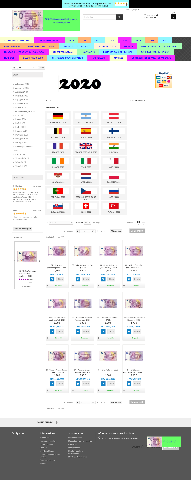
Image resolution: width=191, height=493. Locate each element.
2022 (165, 40)
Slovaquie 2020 (58, 212)
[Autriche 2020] (113, 115)
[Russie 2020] (113, 190)
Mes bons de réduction (77, 457)
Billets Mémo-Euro (33, 57)
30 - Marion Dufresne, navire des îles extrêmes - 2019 (27, 273)
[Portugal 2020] (58, 190)
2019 (125, 40)
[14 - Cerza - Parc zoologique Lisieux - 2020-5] (134, 303)
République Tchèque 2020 (86, 198)
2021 (151, 40)
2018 (111, 40)
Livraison (43, 448)
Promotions (45, 438)
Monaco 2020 (57, 182)
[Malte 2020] (113, 160)
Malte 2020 (113, 167)
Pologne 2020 (113, 182)
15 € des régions (107, 46)
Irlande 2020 (58, 167)
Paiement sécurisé (47, 460)
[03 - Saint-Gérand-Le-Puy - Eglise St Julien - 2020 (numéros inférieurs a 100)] (82, 251)
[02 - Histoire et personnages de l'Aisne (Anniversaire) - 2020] (57, 251)
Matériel (118, 57)
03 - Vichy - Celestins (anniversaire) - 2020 (108, 266)
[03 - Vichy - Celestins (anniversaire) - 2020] (108, 251)
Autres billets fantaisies (77, 46)
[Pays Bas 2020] (85, 175)
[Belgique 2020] (58, 130)
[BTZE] (46, 20)
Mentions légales (47, 451)
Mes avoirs (72, 444)
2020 (138, 40)
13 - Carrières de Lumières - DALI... (108, 318)
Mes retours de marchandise (80, 441)
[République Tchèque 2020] (85, 190)
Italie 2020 (86, 167)
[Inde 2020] (113, 145)
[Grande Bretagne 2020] (85, 145)
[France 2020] (58, 145)
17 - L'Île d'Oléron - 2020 (108, 370)
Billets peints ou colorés (41, 46)
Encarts (128, 46)
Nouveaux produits (48, 441)
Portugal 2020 (58, 197)
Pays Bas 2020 (86, 182)
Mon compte (75, 433)
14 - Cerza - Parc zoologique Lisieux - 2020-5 (134, 318)
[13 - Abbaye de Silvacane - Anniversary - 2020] (82, 303)
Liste (143, 224)
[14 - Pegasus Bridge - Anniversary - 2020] (82, 356)
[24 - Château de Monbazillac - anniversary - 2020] (134, 356)
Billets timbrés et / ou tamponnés (159, 46)
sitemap (43, 464)
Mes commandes (75, 438)
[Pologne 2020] (113, 175)
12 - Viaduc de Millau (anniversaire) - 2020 (57, 318)
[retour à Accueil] (14, 67)
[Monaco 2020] (58, 175)
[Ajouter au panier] (52, 279)
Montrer (79, 223)
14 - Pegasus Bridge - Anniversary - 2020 (82, 371)
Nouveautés (88, 52)
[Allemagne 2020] (58, 115)
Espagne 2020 (86, 137)
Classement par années (27, 68)
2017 (98, 40)
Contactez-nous (46, 444)
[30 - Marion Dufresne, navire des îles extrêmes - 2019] (27, 256)
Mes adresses (74, 448)
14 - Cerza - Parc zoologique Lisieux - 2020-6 (57, 371)
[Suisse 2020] (85, 205)
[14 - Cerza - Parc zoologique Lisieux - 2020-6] (57, 356)
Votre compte (149, 15)
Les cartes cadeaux (63, 52)
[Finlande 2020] (113, 130)
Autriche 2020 (114, 122)
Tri (47, 223)
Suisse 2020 (86, 212)
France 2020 (58, 152)
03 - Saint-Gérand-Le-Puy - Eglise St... (83, 266)
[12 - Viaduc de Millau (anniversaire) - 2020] (57, 303)
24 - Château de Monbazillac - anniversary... (133, 371)
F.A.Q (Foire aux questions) (155, 52)
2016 (85, 40)
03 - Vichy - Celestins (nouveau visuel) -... (134, 266)
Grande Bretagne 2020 (86, 152)
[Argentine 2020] (85, 115)
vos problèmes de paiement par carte (151, 57)
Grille (138, 224)
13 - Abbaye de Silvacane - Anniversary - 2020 (82, 318)
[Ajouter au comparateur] (47, 286)
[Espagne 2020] (85, 130)
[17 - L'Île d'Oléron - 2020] (108, 356)
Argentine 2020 (85, 122)
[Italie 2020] (85, 160)
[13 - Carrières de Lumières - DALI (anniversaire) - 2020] (108, 303)
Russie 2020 (113, 197)
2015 (71, 40)
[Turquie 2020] (113, 205)
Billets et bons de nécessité (117, 52)
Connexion (148, 17)
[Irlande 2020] (58, 160)
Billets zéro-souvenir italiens (67, 57)
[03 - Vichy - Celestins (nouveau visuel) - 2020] (134, 251)
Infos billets (98, 57)
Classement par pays (49, 40)
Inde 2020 (113, 152)
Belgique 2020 (58, 137)
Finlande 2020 (114, 137)
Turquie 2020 (113, 212)
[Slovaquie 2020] (58, 205)
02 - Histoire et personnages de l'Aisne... (57, 266)
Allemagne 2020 (58, 122)
